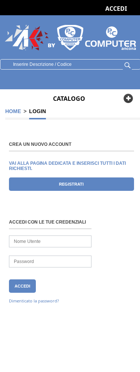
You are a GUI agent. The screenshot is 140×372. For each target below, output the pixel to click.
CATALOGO (69, 98)
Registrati (71, 184)
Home (13, 111)
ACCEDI (116, 8)
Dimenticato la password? (34, 301)
